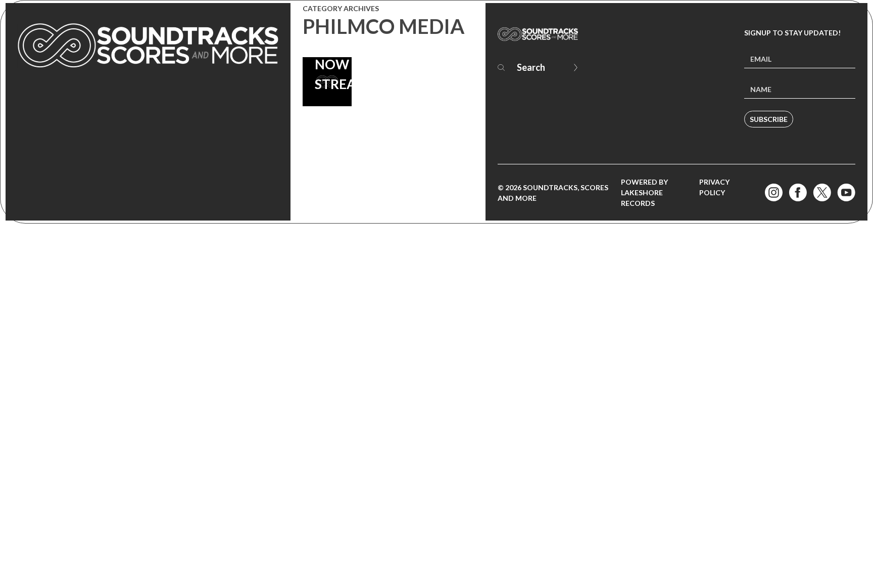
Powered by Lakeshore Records (644, 192)
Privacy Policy (714, 187)
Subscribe (769, 119)
